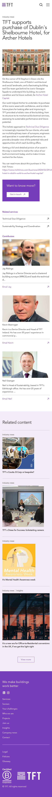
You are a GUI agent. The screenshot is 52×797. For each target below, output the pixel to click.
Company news (9, 732)
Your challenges (9, 708)
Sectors (5, 704)
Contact (6, 737)
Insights (6, 728)
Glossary (6, 761)
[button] (48, 4)
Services (6, 699)
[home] (7, 5)
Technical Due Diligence (37, 126)
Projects (6, 718)
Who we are (8, 713)
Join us (5, 723)
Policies (6, 756)
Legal (5, 751)
